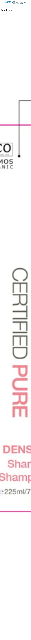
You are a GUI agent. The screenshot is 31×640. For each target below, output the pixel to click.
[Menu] (2, 2)
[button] (25, 2)
